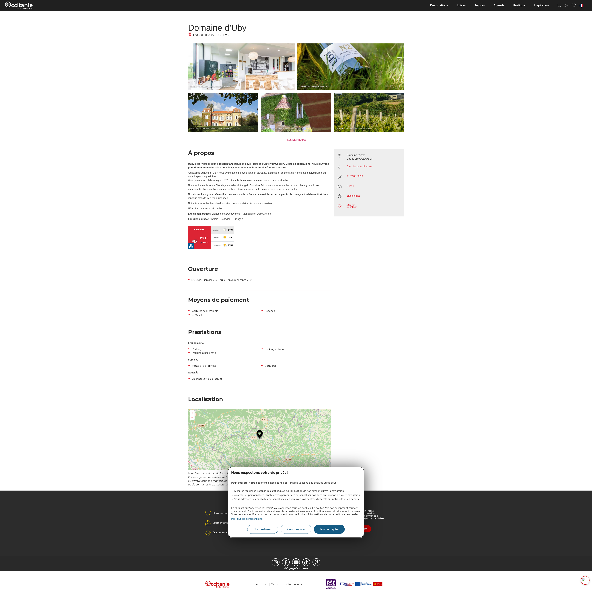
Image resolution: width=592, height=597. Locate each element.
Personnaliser (296, 529)
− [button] (192, 417)
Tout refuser (262, 529)
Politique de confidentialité (247, 518)
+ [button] (192, 413)
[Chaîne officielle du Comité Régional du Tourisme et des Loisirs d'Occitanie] (296, 562)
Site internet (353, 195)
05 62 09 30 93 (355, 176)
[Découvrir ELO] (585, 580)
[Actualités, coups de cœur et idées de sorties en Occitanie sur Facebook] (286, 562)
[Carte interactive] (566, 5)
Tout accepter (329, 529)
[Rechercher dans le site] (559, 5)
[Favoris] (574, 5)
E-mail (350, 186)
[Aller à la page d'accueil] (19, 5)
